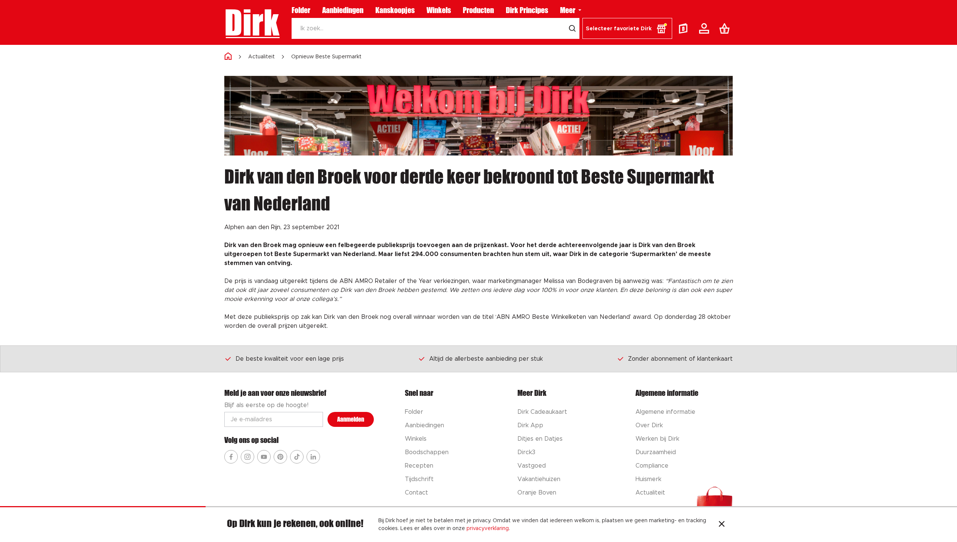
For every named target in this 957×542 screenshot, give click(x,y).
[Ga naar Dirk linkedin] (313, 457)
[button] (627, 28)
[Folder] (685, 28)
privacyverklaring (488, 528)
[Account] (705, 28)
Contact (416, 493)
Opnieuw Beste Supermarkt (326, 56)
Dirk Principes (527, 10)
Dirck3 (526, 452)
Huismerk (648, 479)
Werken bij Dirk (657, 439)
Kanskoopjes (395, 10)
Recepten (419, 466)
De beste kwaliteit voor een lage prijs (290, 359)
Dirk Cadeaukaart (542, 412)
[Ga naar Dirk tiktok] (297, 457)
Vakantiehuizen (538, 479)
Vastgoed (531, 466)
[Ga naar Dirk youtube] (264, 457)
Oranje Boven (536, 493)
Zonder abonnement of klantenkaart (680, 359)
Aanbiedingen (342, 10)
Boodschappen (427, 452)
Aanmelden (350, 419)
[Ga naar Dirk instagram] (247, 457)
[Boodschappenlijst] (726, 28)
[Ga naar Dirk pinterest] (280, 457)
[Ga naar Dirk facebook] (231, 457)
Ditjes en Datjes (540, 439)
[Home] (228, 56)
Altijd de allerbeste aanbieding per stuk (486, 359)
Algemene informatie (665, 412)
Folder (301, 10)
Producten (478, 10)
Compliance (652, 466)
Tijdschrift (419, 479)
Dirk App (530, 425)
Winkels (439, 10)
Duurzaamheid (656, 452)
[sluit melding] (721, 525)
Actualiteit (261, 56)
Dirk (251, 22)
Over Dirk (649, 425)
